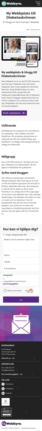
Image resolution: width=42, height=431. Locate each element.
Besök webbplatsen (12, 113)
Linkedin (8, 393)
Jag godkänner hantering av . (14, 282)
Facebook (9, 384)
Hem (28, 29)
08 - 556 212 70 (8, 368)
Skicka (21, 300)
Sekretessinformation (28, 428)
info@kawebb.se (8, 370)
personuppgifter (10, 284)
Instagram (9, 388)
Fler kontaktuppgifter (10, 374)
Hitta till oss (6, 358)
